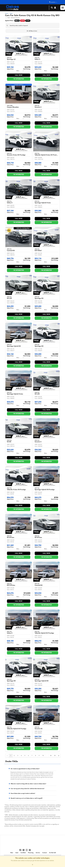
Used (16, 852)
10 (43, 755)
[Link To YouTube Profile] (26, 850)
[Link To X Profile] (23, 850)
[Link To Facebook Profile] (20, 850)
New (11, 852)
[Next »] (58, 755)
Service (38, 852)
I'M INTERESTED (18, 79)
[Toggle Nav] (62, 7)
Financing (30, 852)
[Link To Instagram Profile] (29, 850)
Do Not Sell (52, 852)
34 (50, 755)
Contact (44, 852)
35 (55, 755)
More (18, 70)
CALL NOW (18, 75)
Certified (23, 852)
